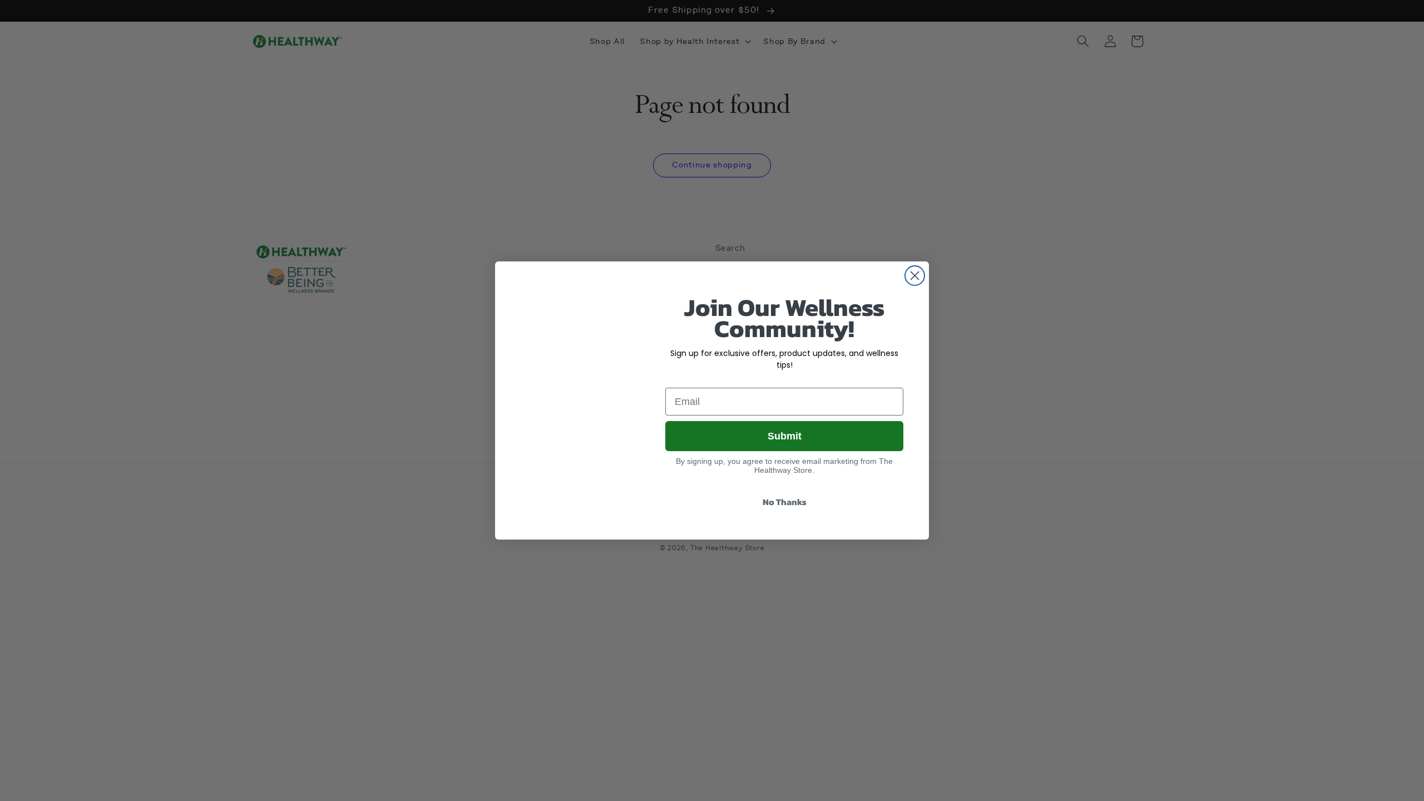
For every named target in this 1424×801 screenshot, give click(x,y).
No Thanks (785, 501)
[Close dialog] (914, 275)
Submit (785, 436)
